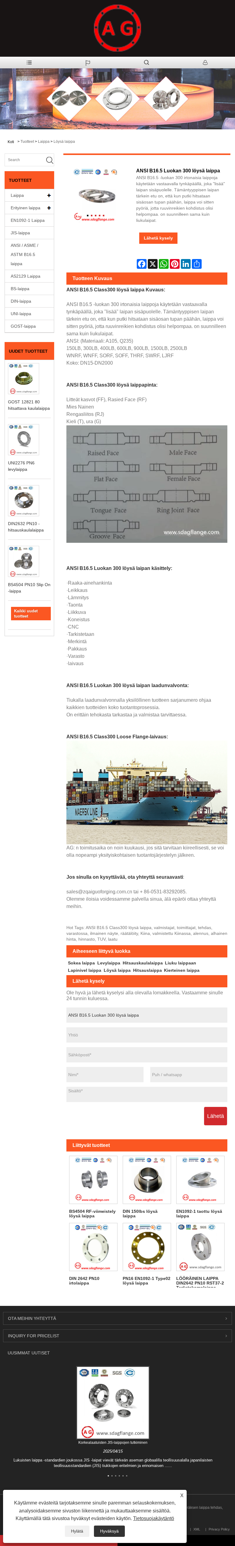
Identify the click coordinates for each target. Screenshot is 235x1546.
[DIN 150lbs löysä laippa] (146, 1179)
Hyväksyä (109, 1531)
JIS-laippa (20, 232)
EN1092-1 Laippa (28, 220)
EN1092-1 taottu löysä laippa (199, 1213)
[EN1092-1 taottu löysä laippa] (200, 1179)
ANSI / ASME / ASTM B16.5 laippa (24, 254)
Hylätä (77, 1531)
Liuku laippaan (180, 962)
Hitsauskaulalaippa (143, 962)
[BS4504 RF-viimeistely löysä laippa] (93, 1179)
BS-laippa (20, 288)
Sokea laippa (81, 962)
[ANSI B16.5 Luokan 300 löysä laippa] (95, 195)
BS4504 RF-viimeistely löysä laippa (92, 1213)
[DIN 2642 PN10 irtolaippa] (93, 1247)
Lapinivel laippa (84, 970)
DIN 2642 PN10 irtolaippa (84, 1280)
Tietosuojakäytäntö (153, 1518)
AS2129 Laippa (25, 276)
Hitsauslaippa (147, 970)
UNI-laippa (21, 313)
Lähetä (215, 1116)
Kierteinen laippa (182, 970)
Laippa (44, 141)
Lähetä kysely (158, 238)
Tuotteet (27, 141)
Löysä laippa (64, 141)
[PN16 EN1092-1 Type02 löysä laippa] (146, 1247)
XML (196, 1529)
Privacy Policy (219, 1529)
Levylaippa (108, 962)
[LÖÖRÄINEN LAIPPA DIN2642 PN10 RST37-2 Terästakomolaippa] (200, 1247)
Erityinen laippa (25, 207)
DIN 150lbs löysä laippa (140, 1213)
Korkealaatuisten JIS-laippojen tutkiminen (112, 1442)
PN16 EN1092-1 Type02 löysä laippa (146, 1280)
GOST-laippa (23, 326)
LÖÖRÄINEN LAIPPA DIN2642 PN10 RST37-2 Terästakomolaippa (200, 1281)
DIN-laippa (21, 301)
